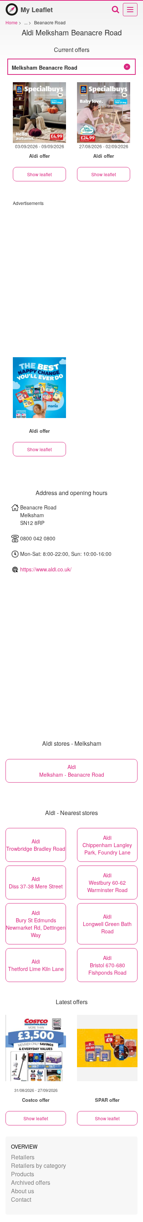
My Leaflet (37, 9)
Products (22, 1174)
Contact (21, 1199)
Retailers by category (38, 1165)
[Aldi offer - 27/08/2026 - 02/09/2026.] (103, 112)
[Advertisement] (71, 278)
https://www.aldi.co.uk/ (46, 569)
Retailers (22, 1157)
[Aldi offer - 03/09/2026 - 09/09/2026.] (39, 112)
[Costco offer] (36, 1048)
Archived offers (30, 1182)
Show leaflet (39, 174)
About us (22, 1191)
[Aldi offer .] (39, 387)
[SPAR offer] (107, 1048)
